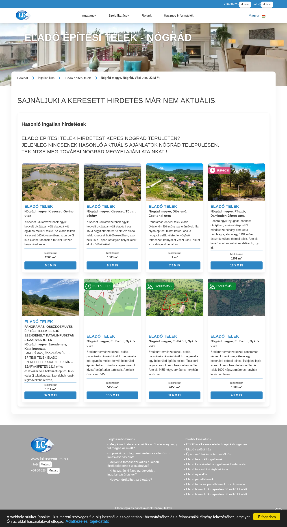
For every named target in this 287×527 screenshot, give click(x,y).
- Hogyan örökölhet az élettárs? (129, 479)
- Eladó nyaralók (195, 474)
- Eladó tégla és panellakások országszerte (214, 484)
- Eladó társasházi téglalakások (206, 469)
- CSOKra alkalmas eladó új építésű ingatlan (215, 444)
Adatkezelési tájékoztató (87, 521)
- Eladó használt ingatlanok (203, 459)
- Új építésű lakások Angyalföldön (207, 454)
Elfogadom (267, 516)
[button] (89, 15)
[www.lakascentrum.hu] (24, 15)
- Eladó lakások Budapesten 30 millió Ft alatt (215, 489)
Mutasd (245, 4)
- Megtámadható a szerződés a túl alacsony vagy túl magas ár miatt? (142, 446)
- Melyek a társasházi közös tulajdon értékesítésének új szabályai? (133, 463)
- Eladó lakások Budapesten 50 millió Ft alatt (215, 494)
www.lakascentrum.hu (49, 458)
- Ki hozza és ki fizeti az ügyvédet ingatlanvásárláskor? (130, 472)
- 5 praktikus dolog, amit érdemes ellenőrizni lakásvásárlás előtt (138, 455)
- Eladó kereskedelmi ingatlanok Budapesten (215, 464)
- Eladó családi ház (197, 449)
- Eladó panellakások (199, 479)
